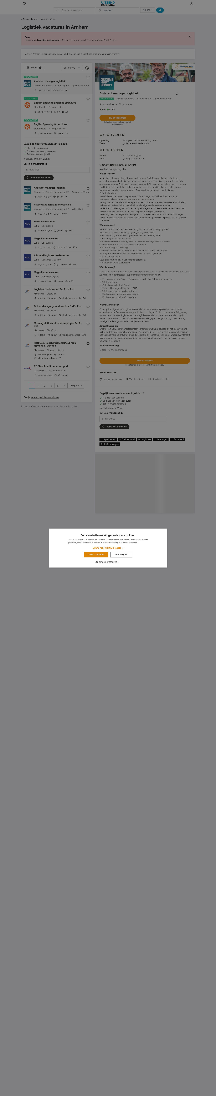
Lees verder (143, 543)
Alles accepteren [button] (96, 555)
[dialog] (108, 548)
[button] (108, 548)
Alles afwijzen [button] (121, 555)
